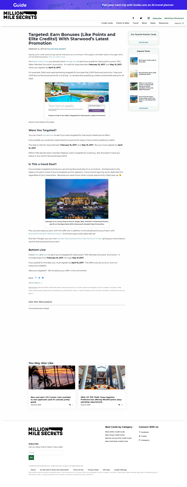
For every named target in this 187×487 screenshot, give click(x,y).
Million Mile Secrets (56, 49)
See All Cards (143, 42)
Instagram (145, 440)
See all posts (143, 108)
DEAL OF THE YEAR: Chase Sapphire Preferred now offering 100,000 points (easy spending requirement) (101, 399)
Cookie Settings (120, 470)
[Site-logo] (20, 15)
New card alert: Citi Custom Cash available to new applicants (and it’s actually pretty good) (51, 399)
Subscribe (157, 18)
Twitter (144, 436)
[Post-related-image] (52, 377)
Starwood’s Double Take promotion (45, 234)
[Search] (183, 23)
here (68, 61)
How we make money (57, 57)
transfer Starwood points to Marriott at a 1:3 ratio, (79, 238)
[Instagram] (148, 18)
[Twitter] (141, 18)
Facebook (145, 432)
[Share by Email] (43, 278)
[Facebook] (133, 18)
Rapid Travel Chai (40, 61)
